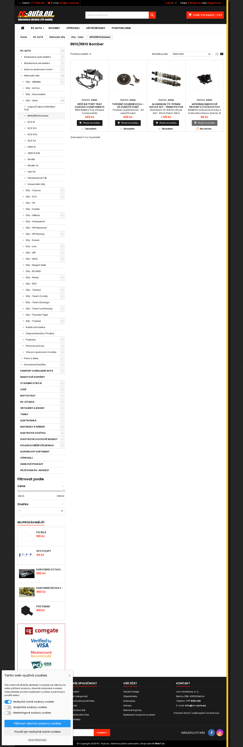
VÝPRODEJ (73, 28)
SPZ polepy (43, 551)
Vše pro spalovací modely (41, 352)
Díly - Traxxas (33, 321)
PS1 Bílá (41, 532)
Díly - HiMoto (33, 215)
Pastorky (31, 339)
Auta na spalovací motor (38, 69)
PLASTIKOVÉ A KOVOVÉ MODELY (38, 439)
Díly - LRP (31, 252)
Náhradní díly (31, 75)
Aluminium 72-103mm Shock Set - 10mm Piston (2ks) (166, 107)
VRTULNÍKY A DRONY (32, 408)
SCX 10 (31, 122)
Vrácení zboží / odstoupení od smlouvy (196, 713)
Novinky (54, 28)
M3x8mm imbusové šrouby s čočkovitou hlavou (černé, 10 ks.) (204, 107)
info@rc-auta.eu (69, 2)
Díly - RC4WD (33, 271)
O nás (73, 705)
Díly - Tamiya (33, 290)
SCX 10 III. (33, 134)
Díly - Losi (31, 246)
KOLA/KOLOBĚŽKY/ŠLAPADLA (37, 445)
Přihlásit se (194, 2)
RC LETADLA (27, 402)
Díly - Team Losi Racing (39, 308)
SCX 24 (32, 140)
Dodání (74, 691)
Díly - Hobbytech (35, 221)
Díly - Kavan (32, 240)
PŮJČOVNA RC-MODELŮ (34, 470)
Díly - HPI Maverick (36, 227)
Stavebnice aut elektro (37, 63)
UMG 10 (32, 147)
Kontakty (75, 719)
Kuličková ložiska (35, 327)
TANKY (24, 414)
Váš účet (130, 683)
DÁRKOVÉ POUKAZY (31, 464)
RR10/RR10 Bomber (38, 115)
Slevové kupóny (132, 710)
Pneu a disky (31, 358)
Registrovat (214, 2)
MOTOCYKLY (27, 395)
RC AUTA (36, 28)
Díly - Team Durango (38, 302)
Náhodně (192, 54)
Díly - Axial (32, 100)
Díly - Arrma (32, 88)
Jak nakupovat (79, 696)
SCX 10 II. (32, 128)
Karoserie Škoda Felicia (49, 588)
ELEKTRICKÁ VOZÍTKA (33, 433)
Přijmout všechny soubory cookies (37, 723)
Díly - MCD (32, 258)
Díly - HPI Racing (35, 234)
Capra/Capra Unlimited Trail (39, 108)
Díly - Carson (33, 190)
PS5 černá (43, 606)
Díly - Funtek (33, 209)
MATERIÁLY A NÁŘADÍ (32, 426)
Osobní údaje (131, 691)
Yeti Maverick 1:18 (37, 178)
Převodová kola (35, 346)
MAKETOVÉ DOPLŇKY (32, 377)
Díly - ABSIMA (33, 82)
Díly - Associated (35, 94)
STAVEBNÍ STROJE (31, 383)
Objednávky (130, 696)
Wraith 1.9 (33, 165)
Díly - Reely (32, 277)
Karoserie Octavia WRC (49, 569)
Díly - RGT (31, 283)
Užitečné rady (95, 28)
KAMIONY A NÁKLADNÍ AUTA (36, 370)
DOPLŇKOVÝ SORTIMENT (35, 451)
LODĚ (23, 389)
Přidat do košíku (89, 122)
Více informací (37, 739)
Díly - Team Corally (37, 296)
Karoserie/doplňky (35, 364)
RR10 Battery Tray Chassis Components (89, 105)
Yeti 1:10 (32, 171)
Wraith (31, 159)
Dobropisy (129, 701)
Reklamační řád (79, 714)
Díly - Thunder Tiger (37, 314)
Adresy (127, 705)
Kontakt (183, 683)
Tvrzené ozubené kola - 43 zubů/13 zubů (128, 105)
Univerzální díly (36, 184)
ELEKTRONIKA (28, 420)
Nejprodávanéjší (30, 522)
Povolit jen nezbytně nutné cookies (38, 731)
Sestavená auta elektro (37, 57)
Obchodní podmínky (82, 701)
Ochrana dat (77, 710)
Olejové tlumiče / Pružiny (40, 333)
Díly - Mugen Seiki (36, 265)
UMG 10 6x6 (34, 153)
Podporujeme (121, 28)
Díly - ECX (31, 196)
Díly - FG (30, 203)
